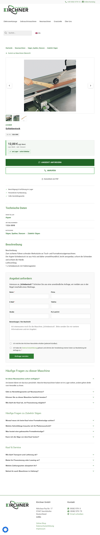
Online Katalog (89, 2)
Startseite (9, 48)
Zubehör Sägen (52, 48)
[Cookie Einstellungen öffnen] (5, 532)
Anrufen (51, 170)
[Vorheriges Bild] (9, 85)
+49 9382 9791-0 (73, 2)
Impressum (40, 529)
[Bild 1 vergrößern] (50, 85)
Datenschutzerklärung (29, 348)
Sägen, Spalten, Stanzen (36, 48)
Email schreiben (76, 514)
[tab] (9, 118)
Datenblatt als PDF (51, 179)
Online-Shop (41, 523)
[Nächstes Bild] (90, 85)
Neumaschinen (20, 48)
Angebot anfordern (51, 162)
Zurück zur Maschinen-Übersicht (19, 53)
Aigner (9, 125)
